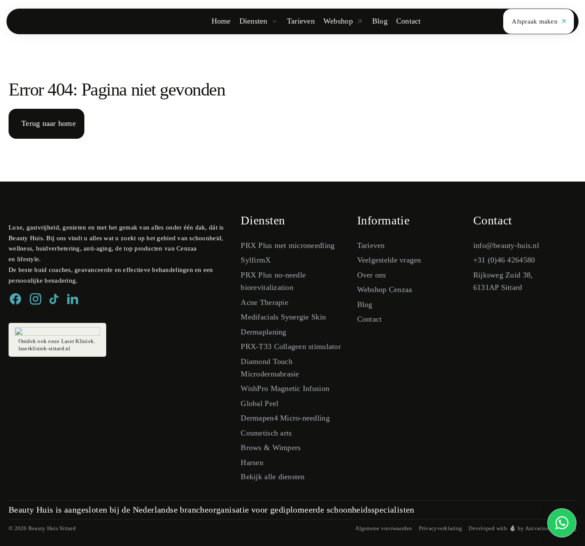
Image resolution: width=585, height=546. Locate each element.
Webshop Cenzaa (384, 289)
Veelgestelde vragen (389, 260)
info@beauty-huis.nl (506, 245)
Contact (369, 319)
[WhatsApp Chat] (561, 522)
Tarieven (371, 245)
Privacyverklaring (441, 528)
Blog (365, 304)
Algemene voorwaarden (383, 528)
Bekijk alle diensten (272, 476)
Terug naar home (48, 123)
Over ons (371, 275)
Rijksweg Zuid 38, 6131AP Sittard (503, 281)
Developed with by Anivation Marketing (522, 528)
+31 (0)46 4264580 (504, 260)
